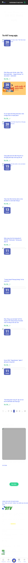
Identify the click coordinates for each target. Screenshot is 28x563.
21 (19, 411)
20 (17, 411)
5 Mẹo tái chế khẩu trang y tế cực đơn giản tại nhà (13, 462)
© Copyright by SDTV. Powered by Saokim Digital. (12, 551)
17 (8, 411)
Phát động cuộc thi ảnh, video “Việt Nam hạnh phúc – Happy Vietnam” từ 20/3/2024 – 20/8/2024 (13, 74)
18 (11, 411)
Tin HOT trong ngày (13, 12)
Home (5, 12)
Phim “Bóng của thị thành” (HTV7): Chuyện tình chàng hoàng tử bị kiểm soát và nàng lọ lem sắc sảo (13, 320)
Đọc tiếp (6, 79)
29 (25, 411)
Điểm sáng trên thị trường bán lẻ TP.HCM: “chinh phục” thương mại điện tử (13, 239)
